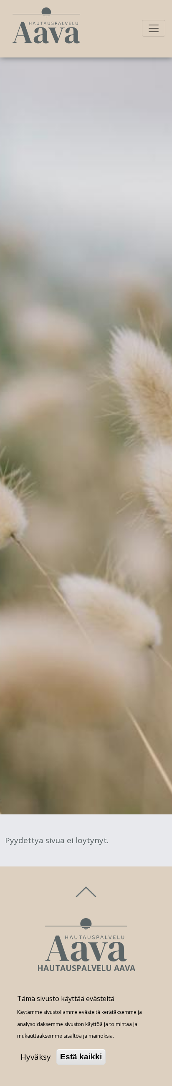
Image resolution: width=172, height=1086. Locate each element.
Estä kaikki (81, 1056)
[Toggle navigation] (153, 28)
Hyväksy (35, 1056)
